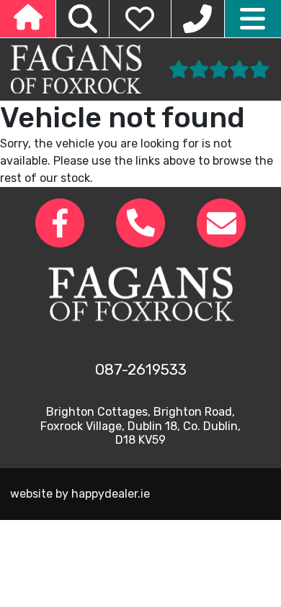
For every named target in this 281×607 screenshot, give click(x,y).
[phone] (197, 19)
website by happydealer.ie (80, 494)
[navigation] (253, 19)
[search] (82, 19)
